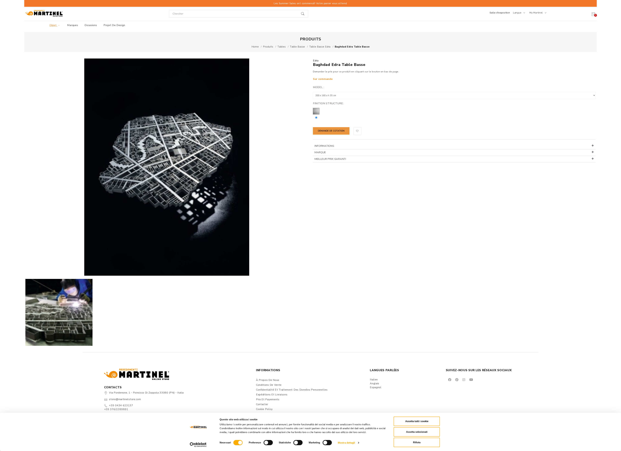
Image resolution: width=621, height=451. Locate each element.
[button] (357, 131)
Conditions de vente (269, 385)
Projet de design (114, 25)
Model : (318, 87)
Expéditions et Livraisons (272, 394)
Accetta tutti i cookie (416, 421)
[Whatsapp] (478, 379)
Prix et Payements (267, 399)
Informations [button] (324, 146)
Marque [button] (320, 152)
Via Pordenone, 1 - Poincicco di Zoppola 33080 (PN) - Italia (146, 392)
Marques (72, 25)
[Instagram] (463, 379)
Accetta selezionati (416, 431)
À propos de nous (267, 380)
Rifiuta (416, 442)
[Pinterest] (456, 379)
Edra (316, 60)
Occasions (91, 25)
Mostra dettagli (346, 442)
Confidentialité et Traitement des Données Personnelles (292, 390)
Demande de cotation (331, 130)
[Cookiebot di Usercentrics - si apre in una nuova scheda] (198, 444)
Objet (53, 25)
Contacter (262, 404)
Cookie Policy (264, 409)
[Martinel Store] (44, 13)
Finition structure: (328, 103)
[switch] (268, 442)
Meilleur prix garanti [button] (330, 159)
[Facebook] (449, 379)
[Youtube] (471, 379)
